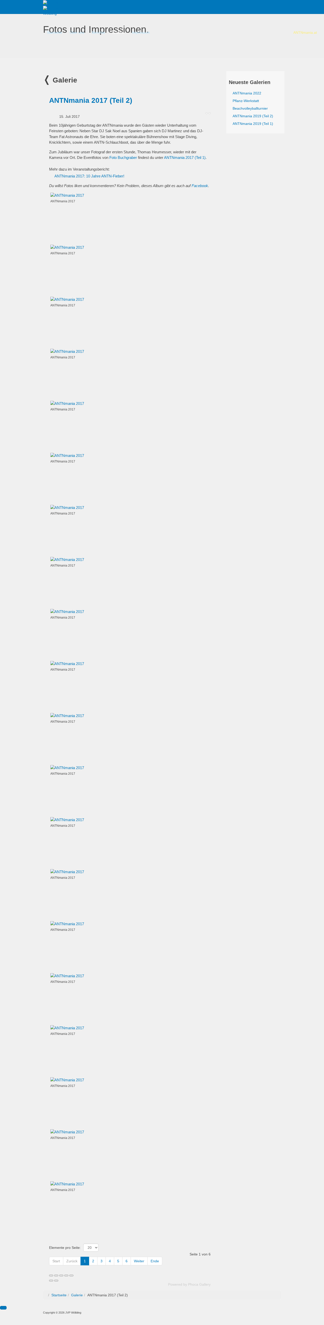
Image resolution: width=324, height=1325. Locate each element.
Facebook (200, 186)
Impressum (141, 32)
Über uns (77, 32)
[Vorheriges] (51, 1280)
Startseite (54, 32)
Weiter (139, 1261)
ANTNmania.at (305, 32)
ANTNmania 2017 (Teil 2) (90, 100)
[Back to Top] (3, 1308)
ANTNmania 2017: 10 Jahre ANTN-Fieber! (89, 176)
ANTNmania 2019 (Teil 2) (253, 116)
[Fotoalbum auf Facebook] (210, 113)
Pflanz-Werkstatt (246, 101)
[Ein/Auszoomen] (66, 1275)
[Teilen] (56, 1275)
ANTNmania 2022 (247, 93)
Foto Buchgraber (123, 157)
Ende (155, 1261)
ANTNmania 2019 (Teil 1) (253, 124)
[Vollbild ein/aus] (61, 1275)
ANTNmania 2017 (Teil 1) (185, 157)
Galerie (118, 32)
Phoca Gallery (199, 1284)
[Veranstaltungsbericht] (207, 113)
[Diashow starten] (71, 1275)
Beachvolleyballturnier (250, 108)
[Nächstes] (56, 1280)
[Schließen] (51, 1275)
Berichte (98, 32)
